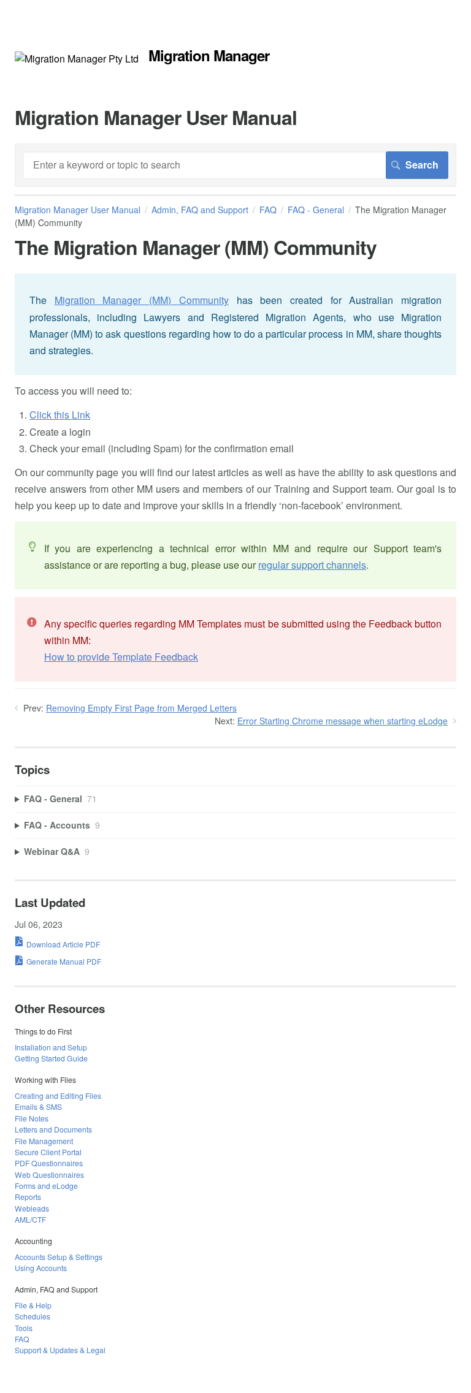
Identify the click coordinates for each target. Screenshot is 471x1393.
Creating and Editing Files (58, 1095)
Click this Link (59, 415)
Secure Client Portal (48, 1152)
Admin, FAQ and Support (199, 209)
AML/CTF (30, 1219)
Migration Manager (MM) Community (142, 300)
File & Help (33, 1305)
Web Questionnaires (49, 1174)
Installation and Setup (51, 1047)
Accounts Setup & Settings (58, 1256)
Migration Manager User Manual (77, 209)
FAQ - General (316, 209)
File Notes (31, 1118)
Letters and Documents (53, 1129)
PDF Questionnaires (49, 1163)
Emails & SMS (38, 1106)
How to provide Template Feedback (121, 657)
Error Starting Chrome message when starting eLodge (342, 721)
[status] (235, 324)
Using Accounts (41, 1267)
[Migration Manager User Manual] (77, 58)
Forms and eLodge (46, 1185)
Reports (28, 1196)
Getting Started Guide (51, 1058)
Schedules (32, 1316)
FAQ (268, 209)
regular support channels (312, 565)
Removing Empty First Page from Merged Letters (141, 708)
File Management (44, 1141)
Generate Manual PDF (63, 961)
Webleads (32, 1208)
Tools (24, 1328)
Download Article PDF (63, 944)
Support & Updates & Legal (60, 1350)
